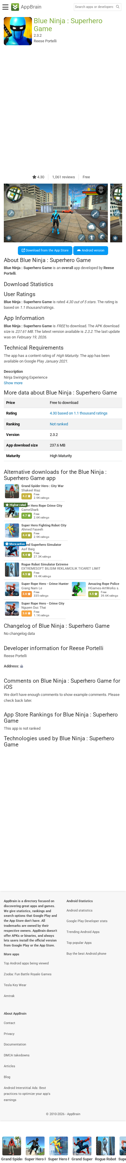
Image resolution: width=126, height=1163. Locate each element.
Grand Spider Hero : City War (42, 486)
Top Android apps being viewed (26, 963)
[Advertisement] (63, 109)
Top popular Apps (79, 943)
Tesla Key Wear (15, 985)
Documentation (15, 1044)
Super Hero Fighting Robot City (44, 525)
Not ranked (59, 424)
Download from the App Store (47, 250)
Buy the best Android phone (86, 954)
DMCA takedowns (17, 1055)
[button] (63, 666)
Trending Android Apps (83, 932)
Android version (92, 250)
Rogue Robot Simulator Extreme (44, 564)
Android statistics (80, 910)
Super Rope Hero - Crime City (42, 603)
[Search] (117, 7)
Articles (9, 1066)
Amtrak (9, 996)
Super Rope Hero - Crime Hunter (45, 584)
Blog (7, 1077)
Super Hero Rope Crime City (41, 506)
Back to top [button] (114, 1120)
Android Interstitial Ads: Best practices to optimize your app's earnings (27, 1094)
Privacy (9, 1034)
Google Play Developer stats (87, 921)
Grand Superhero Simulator (41, 545)
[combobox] (94, 7)
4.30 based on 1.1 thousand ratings (79, 413)
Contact (9, 1023)
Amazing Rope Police (103, 584)
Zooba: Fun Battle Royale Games (28, 974)
